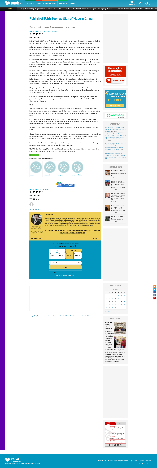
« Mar (106, 311)
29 (112, 308)
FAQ (106, 461)
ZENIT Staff (46, 31)
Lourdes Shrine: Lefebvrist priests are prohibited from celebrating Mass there (118, 218)
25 (121, 304)
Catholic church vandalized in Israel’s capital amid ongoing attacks (62, 9)
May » (109, 311)
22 (112, 304)
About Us (100, 461)
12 (124, 298)
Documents (63, 3)
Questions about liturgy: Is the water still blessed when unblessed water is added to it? (118, 173)
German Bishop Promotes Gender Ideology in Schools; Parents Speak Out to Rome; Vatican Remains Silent (118, 196)
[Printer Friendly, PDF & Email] (34, 155)
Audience (110, 461)
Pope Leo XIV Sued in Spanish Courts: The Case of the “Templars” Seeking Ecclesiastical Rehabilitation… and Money (118, 184)
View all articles (34, 209)
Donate (72, 3)
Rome (39, 3)
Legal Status (133, 461)
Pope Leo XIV (30, 3)
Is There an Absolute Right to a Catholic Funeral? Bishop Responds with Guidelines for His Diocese (118, 208)
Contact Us (148, 461)
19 (124, 301)
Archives (55, 31)
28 (109, 308)
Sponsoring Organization (121, 461)
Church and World (49, 3)
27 (106, 308)
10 (118, 298)
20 (106, 304)
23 (115, 304)
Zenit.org (46, 41)
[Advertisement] (65, 300)
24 (118, 304)
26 (124, 304)
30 (115, 308)
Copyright (141, 461)
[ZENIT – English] (15, 3)
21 (109, 304)
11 (121, 298)
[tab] (110, 423)
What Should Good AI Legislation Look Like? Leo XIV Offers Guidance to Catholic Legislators (115, 129)
